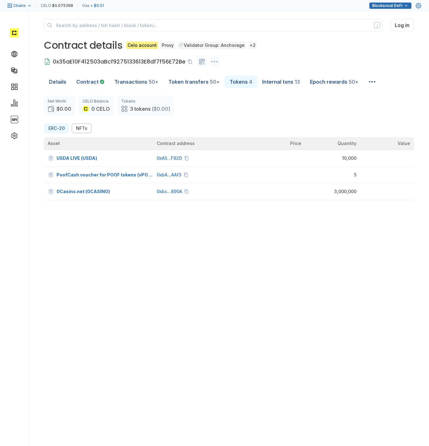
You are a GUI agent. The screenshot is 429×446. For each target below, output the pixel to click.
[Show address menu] (214, 62)
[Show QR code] (202, 62)
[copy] (191, 62)
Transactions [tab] (136, 82)
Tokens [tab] (241, 82)
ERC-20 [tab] (56, 128)
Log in (402, 25)
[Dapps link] (14, 86)
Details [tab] (57, 82)
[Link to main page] (14, 32)
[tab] (90, 81)
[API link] (14, 119)
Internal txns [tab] (281, 82)
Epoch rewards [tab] (334, 82)
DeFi (387, 5)
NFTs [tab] (81, 128)
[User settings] (418, 6)
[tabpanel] (229, 148)
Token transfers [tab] (194, 82)
